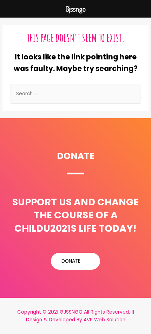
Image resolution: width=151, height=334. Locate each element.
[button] (75, 261)
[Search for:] (75, 93)
